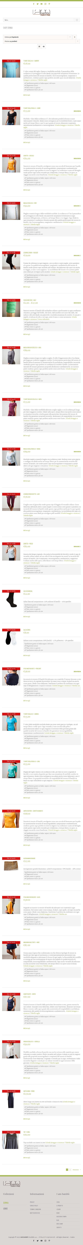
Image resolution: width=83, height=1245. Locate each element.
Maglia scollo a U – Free (30, 203)
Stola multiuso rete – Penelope (32, 669)
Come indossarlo (43, 319)
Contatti (59, 1227)
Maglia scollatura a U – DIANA (31, 449)
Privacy (32, 1202)
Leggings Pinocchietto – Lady (31, 494)
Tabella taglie (42, 80)
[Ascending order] (75, 37)
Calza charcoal (27, 591)
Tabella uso (76, 686)
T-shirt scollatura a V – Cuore (31, 108)
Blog (58, 1220)
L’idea (58, 1202)
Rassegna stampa (61, 1216)
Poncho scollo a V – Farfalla (31, 1042)
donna (6, 1202)
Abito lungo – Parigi (28, 1091)
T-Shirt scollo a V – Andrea (31, 714)
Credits (72, 1237)
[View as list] (44, 46)
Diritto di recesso (35, 1213)
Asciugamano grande (29, 858)
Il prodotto (60, 1206)
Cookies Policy (34, 1206)
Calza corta (26, 630)
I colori (59, 1209)
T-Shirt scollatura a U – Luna (31, 761)
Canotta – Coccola (28, 156)
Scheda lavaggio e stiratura (64, 125)
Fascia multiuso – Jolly (29, 300)
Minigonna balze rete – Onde (31, 942)
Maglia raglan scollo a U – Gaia (32, 347)
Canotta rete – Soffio (29, 994)
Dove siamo (60, 1224)
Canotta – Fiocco (28, 544)
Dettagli (27, 95)
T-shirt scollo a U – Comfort (31, 61)
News (58, 1213)
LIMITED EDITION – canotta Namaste (33, 811)
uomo (5, 1208)
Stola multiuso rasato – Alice (31, 897)
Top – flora (26, 1132)
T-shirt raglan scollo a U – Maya (32, 399)
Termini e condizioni (35, 1209)
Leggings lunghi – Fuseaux (30, 253)
